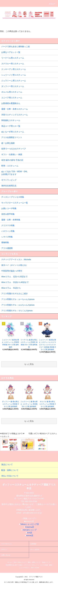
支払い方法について (20, 562)
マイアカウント (6, 544)
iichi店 (29, 533)
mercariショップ (30, 530)
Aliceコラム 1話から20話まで (14, 276)
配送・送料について (34, 562)
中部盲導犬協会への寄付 (11, 271)
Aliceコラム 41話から (11, 288)
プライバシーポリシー (31, 565)
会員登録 (33, 544)
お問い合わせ (5, 555)
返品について (46, 562)
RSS (32, 567)
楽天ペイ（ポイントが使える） (14, 265)
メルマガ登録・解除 (46, 565)
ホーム (9, 562)
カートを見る (34, 549)
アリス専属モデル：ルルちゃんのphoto (18, 305)
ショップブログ (24, 567)
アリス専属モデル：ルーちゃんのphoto (18, 299)
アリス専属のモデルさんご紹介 (14, 293)
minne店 (29, 535)
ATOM (37, 567)
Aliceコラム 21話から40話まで (15, 282)
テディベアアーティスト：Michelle (16, 259)
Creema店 (29, 527)
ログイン (4, 549)
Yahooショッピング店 (29, 524)
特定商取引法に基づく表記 (14, 565)
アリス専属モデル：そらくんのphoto (17, 311)
